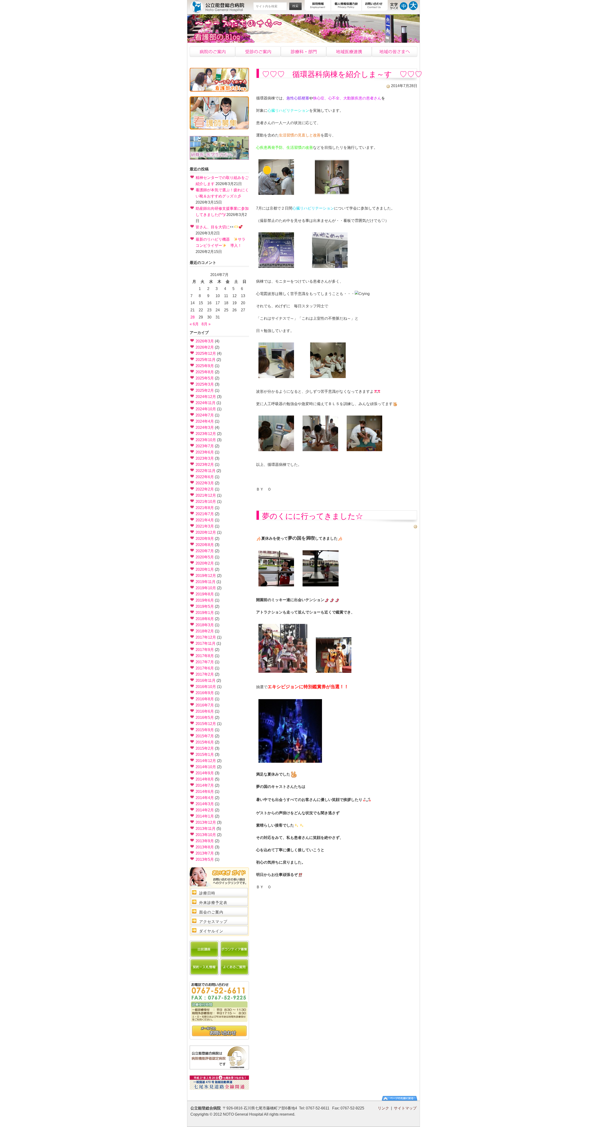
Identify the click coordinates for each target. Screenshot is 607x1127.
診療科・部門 (303, 51)
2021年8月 (205, 508)
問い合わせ (219, 1031)
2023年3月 (205, 458)
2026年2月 (205, 347)
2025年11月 (206, 360)
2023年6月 (205, 452)
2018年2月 (205, 631)
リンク (383, 1108)
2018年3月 (205, 625)
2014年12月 (206, 761)
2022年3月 (205, 483)
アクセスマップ (213, 922)
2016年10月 (206, 687)
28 (192, 317)
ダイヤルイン (211, 931)
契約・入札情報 (204, 967)
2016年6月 (205, 711)
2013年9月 (205, 841)
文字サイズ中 (404, 5)
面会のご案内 (211, 912)
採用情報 (318, 5)
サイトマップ (405, 1108)
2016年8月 (205, 699)
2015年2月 (205, 748)
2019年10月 (206, 588)
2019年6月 (205, 600)
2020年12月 (206, 532)
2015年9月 (205, 730)
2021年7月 (205, 514)
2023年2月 (205, 465)
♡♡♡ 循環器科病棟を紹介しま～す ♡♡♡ (342, 74)
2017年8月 (205, 656)
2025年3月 (205, 384)
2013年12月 (206, 822)
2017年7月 (205, 662)
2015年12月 (206, 724)
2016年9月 (205, 693)
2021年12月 (206, 495)
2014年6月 (205, 792)
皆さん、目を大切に (213, 227)
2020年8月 (205, 545)
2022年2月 (205, 489)
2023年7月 (205, 446)
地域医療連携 (349, 51)
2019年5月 (205, 606)
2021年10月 (206, 502)
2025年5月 (205, 378)
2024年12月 (206, 397)
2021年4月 (205, 520)
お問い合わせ (375, 5)
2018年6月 (205, 619)
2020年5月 (205, 557)
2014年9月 (205, 773)
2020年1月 (205, 569)
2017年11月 (206, 643)
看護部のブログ (219, 80)
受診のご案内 (258, 51)
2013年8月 (205, 847)
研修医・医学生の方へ (219, 148)
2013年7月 (205, 853)
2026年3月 (205, 341)
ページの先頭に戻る (399, 1098)
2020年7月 (205, 551)
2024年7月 (205, 415)
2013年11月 (206, 829)
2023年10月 (206, 440)
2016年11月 (206, 680)
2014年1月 (205, 816)
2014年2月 (205, 810)
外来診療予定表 (213, 903)
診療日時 (207, 893)
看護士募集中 (219, 113)
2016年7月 (205, 705)
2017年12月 (206, 637)
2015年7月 (205, 736)
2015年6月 (205, 742)
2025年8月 (205, 372)
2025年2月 (205, 390)
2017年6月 (205, 668)
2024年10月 (206, 409)
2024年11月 (206, 403)
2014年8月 (205, 779)
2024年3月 (205, 428)
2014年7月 (205, 785)
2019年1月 (205, 613)
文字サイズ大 (413, 5)
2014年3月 (205, 804)
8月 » (206, 324)
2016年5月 (205, 717)
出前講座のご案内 (204, 949)
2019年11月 (206, 582)
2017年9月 (205, 650)
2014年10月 (206, 767)
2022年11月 (206, 471)
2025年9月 (205, 366)
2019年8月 (205, 594)
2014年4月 (205, 798)
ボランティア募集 (234, 949)
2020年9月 (205, 539)
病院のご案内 (212, 51)
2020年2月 (205, 563)
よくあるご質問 (234, 967)
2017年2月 (205, 674)
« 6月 (194, 324)
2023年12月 (206, 434)
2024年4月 (205, 421)
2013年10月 (206, 835)
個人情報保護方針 (346, 5)
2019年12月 (206, 576)
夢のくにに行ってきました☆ (312, 516)
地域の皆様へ (394, 51)
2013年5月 (205, 859)
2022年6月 (205, 477)
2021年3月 (205, 526)
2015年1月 (205, 755)
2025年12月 (206, 353)
